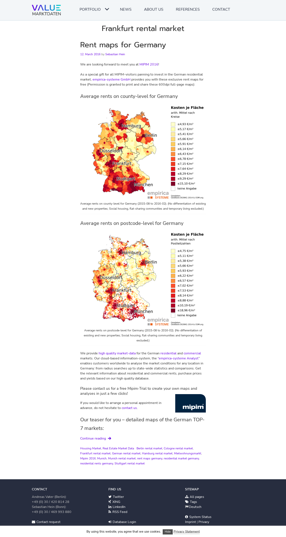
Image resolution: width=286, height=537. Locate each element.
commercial (192, 353)
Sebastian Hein (115, 54)
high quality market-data (117, 353)
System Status (199, 517)
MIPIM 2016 (148, 64)
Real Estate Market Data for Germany (47, 11)
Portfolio (90, 9)
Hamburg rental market (157, 453)
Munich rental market (122, 458)
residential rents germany (96, 463)
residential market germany (181, 458)
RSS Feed (119, 512)
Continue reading (93, 438)
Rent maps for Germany (123, 44)
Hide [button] (168, 532)
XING (116, 502)
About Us (153, 9)
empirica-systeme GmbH (111, 79)
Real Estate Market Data (118, 448)
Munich (102, 458)
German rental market (126, 453)
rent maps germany (149, 458)
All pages (196, 497)
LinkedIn (118, 507)
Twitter (118, 497)
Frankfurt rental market (95, 453)
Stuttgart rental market (130, 463)
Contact (221, 9)
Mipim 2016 (88, 458)
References (188, 9)
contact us (129, 408)
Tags (193, 502)
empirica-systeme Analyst (178, 358)
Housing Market (90, 448)
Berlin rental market (149, 448)
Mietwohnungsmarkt (187, 453)
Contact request (48, 522)
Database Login (124, 522)
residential (168, 353)
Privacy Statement (187, 531)
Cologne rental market (178, 448)
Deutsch (195, 507)
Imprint (191, 522)
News (125, 9)
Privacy (203, 522)
